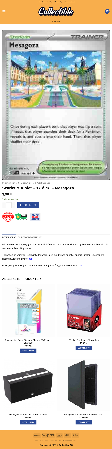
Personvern (70, 441)
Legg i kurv (28, 205)
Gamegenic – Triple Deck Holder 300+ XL (28, 414)
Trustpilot (56, 21)
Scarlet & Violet (25, 183)
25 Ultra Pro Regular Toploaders (84, 340)
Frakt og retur (53, 441)
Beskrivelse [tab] (9, 237)
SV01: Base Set (42, 183)
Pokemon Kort (8, 183)
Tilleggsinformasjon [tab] (30, 237)
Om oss (39, 441)
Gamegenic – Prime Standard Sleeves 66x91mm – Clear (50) (28, 341)
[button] (4, 11)
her (30, 259)
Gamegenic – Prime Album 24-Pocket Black (84, 414)
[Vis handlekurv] (107, 11)
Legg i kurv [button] (28, 350)
